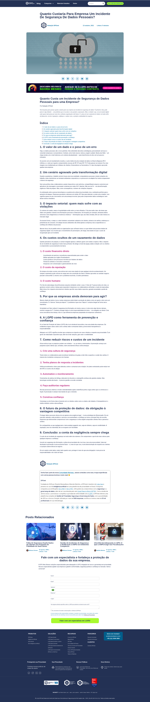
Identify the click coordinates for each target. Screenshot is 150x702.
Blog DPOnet (71, 639)
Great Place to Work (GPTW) (87, 491)
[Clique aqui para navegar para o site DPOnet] (31, 3)
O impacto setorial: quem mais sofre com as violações (59, 131)
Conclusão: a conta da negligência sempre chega (58, 144)
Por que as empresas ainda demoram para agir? (57, 135)
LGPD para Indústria (52, 643)
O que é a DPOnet (72, 637)
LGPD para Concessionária (54, 649)
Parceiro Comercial (92, 637)
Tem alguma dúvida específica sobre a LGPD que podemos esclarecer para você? (70, 604)
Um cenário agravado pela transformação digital (57, 129)
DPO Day (70, 641)
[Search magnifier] (103, 3)
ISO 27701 (69, 489)
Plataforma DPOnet (32, 639)
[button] (63, 79)
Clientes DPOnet (91, 645)
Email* (52, 581)
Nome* (52, 575)
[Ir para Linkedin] (36, 673)
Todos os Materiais (72, 654)
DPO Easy (30, 637)
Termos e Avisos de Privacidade (75, 645)
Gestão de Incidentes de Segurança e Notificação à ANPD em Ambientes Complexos (74, 544)
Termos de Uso (89, 668)
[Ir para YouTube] (40, 673)
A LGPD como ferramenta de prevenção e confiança (58, 137)
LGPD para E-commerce (53, 639)
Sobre (75, 3)
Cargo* (52, 598)
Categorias (47, 3)
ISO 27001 (62, 489)
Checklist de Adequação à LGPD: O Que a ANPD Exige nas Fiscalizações (109, 543)
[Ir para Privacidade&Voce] (51, 683)
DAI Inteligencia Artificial (33, 643)
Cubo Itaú (100, 484)
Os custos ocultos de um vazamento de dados (57, 133)
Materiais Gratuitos (63, 3)
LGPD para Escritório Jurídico (54, 641)
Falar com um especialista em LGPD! (75, 621)
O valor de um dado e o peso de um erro (55, 127)
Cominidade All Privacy (73, 643)
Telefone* (53, 587)
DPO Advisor (31, 641)
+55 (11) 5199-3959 (113, 638)
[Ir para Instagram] (32, 673)
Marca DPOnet (71, 651)
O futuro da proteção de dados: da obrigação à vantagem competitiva (64, 141)
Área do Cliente (71, 647)
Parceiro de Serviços (92, 639)
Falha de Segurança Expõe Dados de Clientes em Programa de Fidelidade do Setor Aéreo (40, 544)
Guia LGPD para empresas (74, 649)
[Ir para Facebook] (28, 673)
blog (39, 3)
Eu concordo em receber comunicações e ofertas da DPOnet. (66, 610)
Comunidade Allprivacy (66, 473)
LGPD (91, 494)
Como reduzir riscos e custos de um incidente (57, 139)
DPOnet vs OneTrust (52, 651)
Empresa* (53, 593)
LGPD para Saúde (52, 637)
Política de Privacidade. (89, 615)
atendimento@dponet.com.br (113, 636)
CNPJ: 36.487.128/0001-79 (92, 698)
